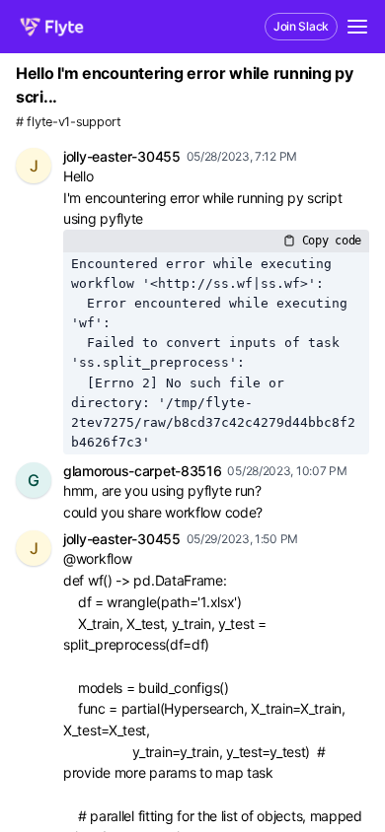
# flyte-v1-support (68, 121)
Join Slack (301, 26)
